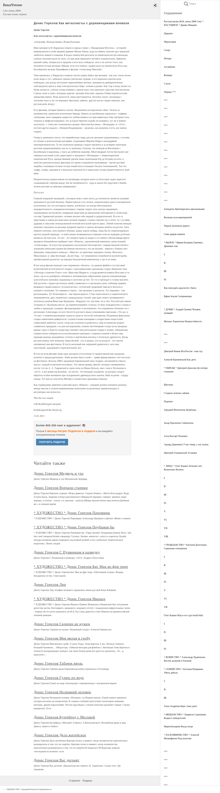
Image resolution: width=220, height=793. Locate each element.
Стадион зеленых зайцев (176, 392)
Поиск (189, 4)
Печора (167, 58)
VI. (165, 519)
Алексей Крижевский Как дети (180, 359)
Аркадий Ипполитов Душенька (180, 409)
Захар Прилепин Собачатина (178, 422)
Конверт (168, 75)
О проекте (74, 780)
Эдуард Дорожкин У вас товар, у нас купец (186, 444)
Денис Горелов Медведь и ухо (59, 473)
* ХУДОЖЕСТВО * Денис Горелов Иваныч (69, 598)
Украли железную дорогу (177, 225)
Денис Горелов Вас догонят (56, 760)
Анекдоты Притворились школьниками (184, 208)
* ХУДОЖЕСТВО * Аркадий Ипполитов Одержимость (29, 789)
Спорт (167, 50)
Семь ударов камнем (174, 234)
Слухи (167, 83)
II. (165, 262)
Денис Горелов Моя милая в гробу (62, 638)
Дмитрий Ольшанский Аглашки (180, 452)
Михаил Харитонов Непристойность (183, 321)
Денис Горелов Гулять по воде (59, 677)
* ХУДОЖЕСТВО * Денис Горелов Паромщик (72, 512)
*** (165, 100)
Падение (168, 401)
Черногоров (170, 41)
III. (165, 271)
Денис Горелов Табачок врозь (58, 663)
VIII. (166, 536)
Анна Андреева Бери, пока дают (180, 706)
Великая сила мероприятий (178, 217)
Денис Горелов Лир (50, 584)
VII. (166, 528)
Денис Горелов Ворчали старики (61, 487)
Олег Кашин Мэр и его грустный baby (183, 615)
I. (164, 254)
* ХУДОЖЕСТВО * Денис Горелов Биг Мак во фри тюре (81, 566)
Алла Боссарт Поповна (175, 436)
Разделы (87, 780)
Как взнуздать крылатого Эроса (180, 287)
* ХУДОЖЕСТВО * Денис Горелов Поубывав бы (74, 527)
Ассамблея (169, 66)
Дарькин (168, 33)
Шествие (168, 384)
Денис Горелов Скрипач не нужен (62, 623)
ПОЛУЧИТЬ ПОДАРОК (52, 442)
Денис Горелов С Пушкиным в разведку (67, 552)
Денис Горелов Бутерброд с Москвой (64, 717)
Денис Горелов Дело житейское (60, 735)
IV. (165, 279)
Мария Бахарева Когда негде (178, 726)
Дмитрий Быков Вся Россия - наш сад (183, 351)
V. (165, 511)
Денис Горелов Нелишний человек (62, 691)
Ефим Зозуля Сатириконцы (178, 296)
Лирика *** (170, 91)
